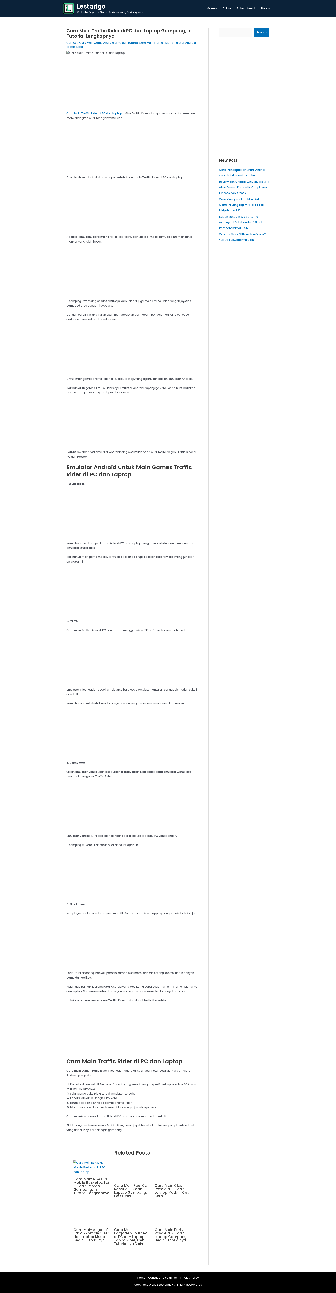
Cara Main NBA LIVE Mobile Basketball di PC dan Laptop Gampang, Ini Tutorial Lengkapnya (92, 1186)
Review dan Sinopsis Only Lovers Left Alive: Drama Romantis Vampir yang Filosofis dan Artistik (244, 187)
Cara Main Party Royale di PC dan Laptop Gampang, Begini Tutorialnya (171, 1235)
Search (262, 32)
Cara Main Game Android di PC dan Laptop (108, 43)
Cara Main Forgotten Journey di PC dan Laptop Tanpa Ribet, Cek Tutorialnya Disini (130, 1236)
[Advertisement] (132, 85)
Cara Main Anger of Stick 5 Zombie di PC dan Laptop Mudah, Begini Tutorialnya (91, 1235)
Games (71, 43)
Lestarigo (91, 6)
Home (141, 1278)
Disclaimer (170, 1278)
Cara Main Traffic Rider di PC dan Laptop (94, 113)
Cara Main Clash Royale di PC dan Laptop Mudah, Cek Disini (172, 1190)
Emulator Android (184, 43)
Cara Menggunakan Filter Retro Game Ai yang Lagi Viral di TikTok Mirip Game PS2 (241, 204)
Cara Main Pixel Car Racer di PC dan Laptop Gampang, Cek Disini (131, 1190)
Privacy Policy (189, 1278)
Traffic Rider (74, 47)
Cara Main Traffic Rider (155, 43)
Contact (154, 1278)
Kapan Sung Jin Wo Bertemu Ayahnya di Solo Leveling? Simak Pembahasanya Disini (241, 222)
